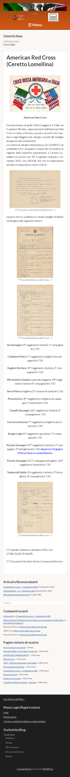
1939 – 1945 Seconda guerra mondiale (20, 663)
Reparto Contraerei (12, 678)
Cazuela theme (24, 769)
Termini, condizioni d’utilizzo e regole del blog (24, 721)
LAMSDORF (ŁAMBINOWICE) (16, 655)
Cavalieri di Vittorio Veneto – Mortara (19, 682)
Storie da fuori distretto (14, 667)
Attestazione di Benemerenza (16, 595)
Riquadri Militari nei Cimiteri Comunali (20, 651)
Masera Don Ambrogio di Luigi (33, 627)
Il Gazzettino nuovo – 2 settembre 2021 (20, 587)
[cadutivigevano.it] (35, 7)
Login (5, 712)
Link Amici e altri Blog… (14, 699)
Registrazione (9, 717)
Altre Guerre (9, 659)
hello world (8, 616)
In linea (11, 41)
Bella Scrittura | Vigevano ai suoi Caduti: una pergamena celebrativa (33, 620)
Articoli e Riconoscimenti (14, 647)
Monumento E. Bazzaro (13, 623)
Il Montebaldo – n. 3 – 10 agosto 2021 (19, 591)
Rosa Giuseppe (10, 674)
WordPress (47, 769)
